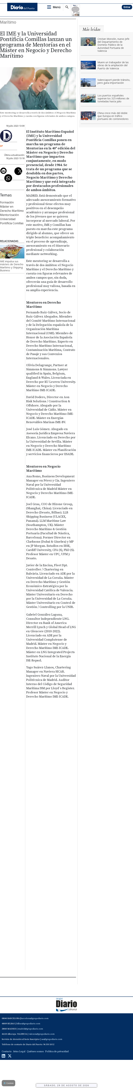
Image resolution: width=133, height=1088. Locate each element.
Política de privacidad (57, 1051)
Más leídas (91, 29)
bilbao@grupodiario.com (28, 1023)
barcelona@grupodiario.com (34, 1018)
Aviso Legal (19, 1051)
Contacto (7, 1051)
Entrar (126, 7)
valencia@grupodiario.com (42, 1034)
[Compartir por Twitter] (18, 171)
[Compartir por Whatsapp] (8, 178)
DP (1, 145)
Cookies (8, 1083)
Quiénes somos (35, 1051)
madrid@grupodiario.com (30, 1029)
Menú (56, 7)
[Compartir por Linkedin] (3, 170)
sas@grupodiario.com (51, 1039)
